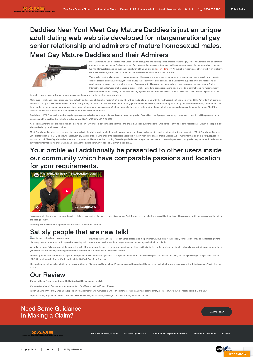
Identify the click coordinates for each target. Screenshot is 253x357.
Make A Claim (238, 9)
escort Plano (162, 69)
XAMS (50, 349)
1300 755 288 (212, 9)
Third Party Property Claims (77, 9)
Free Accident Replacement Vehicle (137, 9)
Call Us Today (217, 311)
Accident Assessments (170, 9)
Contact (189, 9)
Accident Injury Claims (105, 9)
